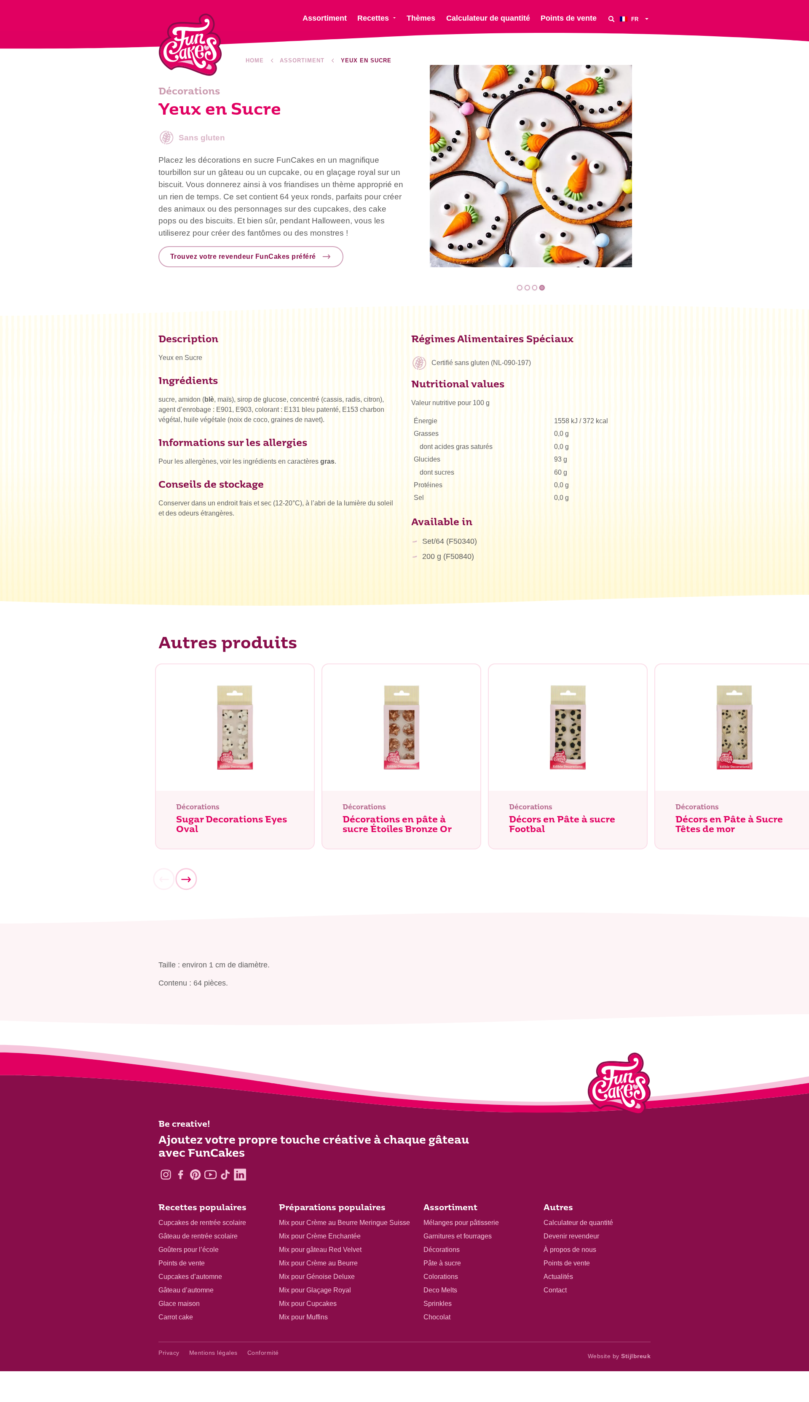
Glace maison (179, 1303)
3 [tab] (534, 287)
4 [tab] (542, 287)
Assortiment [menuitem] (325, 18)
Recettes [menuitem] (373, 18)
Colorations (440, 1276)
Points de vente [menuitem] (569, 18)
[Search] (611, 19)
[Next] (186, 879)
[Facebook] (180, 1174)
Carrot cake (175, 1317)
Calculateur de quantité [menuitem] (488, 18)
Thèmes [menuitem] (421, 18)
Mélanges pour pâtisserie (461, 1222)
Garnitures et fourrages (457, 1236)
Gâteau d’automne (186, 1290)
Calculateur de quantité (578, 1222)
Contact (555, 1290)
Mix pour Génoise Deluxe (317, 1276)
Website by (619, 1356)
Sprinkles (437, 1303)
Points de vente (181, 1263)
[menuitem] (635, 19)
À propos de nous (570, 1249)
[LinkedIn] (240, 1174)
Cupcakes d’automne (190, 1276)
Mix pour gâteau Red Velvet (320, 1249)
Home (255, 60)
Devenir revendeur (571, 1236)
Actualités (558, 1276)
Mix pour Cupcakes (308, 1303)
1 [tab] (519, 287)
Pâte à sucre (442, 1263)
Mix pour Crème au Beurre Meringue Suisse (344, 1222)
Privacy (168, 1352)
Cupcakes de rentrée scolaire (202, 1222)
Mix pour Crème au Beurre (318, 1263)
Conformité (263, 1352)
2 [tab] (527, 287)
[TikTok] (225, 1174)
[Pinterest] (195, 1174)
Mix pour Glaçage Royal (315, 1290)
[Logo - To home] (619, 1085)
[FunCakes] (190, 44)
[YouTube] (210, 1174)
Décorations (441, 1249)
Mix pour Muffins (303, 1317)
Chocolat (436, 1317)
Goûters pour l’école (188, 1249)
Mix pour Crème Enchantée (320, 1236)
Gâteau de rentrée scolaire (198, 1236)
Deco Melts (440, 1290)
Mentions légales (213, 1352)
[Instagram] (165, 1174)
